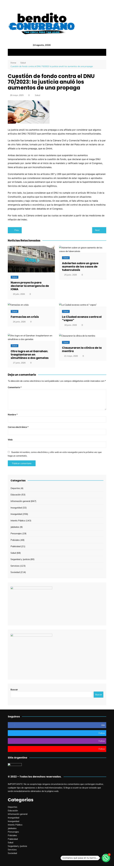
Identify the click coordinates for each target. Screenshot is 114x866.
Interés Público (18, 520)
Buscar (14, 689)
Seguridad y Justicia (20, 559)
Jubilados (15, 526)
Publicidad (16, 546)
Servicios (15, 565)
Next (97, 230)
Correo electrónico (18, 427)
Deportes (15, 488)
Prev (16, 230)
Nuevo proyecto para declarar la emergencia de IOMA (30, 286)
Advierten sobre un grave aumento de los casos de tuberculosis (80, 266)
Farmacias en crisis (25, 317)
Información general (20, 501)
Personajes (16, 533)
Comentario (15, 387)
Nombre (13, 414)
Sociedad (15, 572)
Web (10, 439)
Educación (16, 494)
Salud (37, 95)
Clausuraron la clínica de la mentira (82, 349)
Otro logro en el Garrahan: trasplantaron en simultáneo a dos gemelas (30, 354)
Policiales (15, 540)
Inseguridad (16, 507)
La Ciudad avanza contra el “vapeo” (82, 318)
